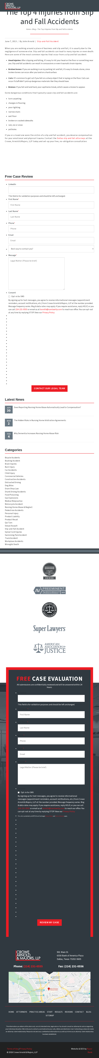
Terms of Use (12, 1048)
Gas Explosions (11, 497)
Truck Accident (11, 538)
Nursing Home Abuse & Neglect (18, 507)
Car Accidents (11, 470)
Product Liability (12, 516)
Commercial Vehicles (14, 476)
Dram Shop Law (12, 488)
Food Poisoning (12, 494)
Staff (49, 1012)
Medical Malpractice (13, 501)
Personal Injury (11, 513)
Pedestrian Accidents (14, 510)
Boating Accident (12, 460)
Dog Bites (9, 485)
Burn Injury (10, 467)
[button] (91, 6)
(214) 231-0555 (33, 966)
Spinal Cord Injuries (13, 532)
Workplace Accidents (14, 541)
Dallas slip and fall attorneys (71, 138)
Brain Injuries (11, 463)
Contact (79, 1012)
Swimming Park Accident (16, 535)
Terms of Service (59, 816)
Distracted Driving (13, 482)
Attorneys (21, 1012)
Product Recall (11, 519)
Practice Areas (37, 1012)
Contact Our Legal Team (49, 388)
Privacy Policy (48, 312)
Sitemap (50, 1015)
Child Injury (10, 473)
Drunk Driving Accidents (15, 491)
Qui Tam (8, 522)
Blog (34, 29)
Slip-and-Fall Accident (48, 41)
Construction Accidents (15, 479)
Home (28, 29)
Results (59, 1012)
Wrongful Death (12, 544)
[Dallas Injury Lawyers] (12, 6)
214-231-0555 (21, 309)
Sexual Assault (11, 525)
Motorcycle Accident (14, 504)
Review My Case (49, 922)
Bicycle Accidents (12, 457)
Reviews (69, 1012)
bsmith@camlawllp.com (51, 309)
